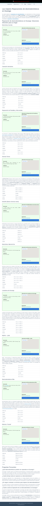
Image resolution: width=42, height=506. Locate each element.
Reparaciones (16, 4)
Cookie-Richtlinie (18, 503)
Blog (25, 4)
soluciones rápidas (27, 361)
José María (7, 385)
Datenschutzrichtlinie (12, 503)
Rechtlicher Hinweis (24, 503)
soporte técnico (30, 137)
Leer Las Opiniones (27, 41)
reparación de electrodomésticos (20, 138)
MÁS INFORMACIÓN (30, 43)
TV (22, 4)
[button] (34, 4)
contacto (29, 4)
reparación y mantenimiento (13, 18)
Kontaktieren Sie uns (30, 503)
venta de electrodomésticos (8, 408)
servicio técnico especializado (7, 134)
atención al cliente (28, 403)
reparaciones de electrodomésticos (17, 14)
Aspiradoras (9, 4)
